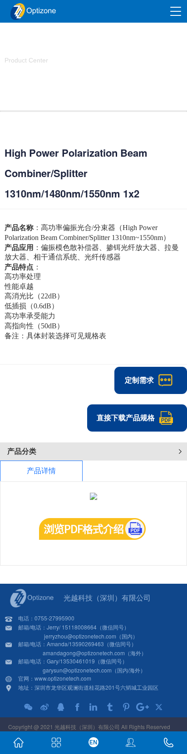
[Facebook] (77, 707)
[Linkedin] (93, 707)
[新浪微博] (44, 707)
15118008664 (79, 627)
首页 (22, 80)
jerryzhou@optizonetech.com (80, 636)
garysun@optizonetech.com (77, 670)
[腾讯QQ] (61, 707)
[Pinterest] (126, 707)
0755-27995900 (54, 618)
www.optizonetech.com (62, 678)
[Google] (142, 707)
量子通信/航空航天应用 (102, 80)
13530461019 (77, 661)
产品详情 (41, 471)
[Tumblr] (110, 707)
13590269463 (86, 644)
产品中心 (51, 80)
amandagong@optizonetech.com (84, 653)
